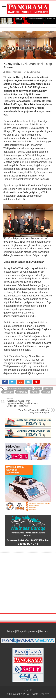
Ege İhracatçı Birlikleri (20, 388)
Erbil (38, 388)
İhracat (48, 388)
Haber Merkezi (13, 72)
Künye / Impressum (26, 631)
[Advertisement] (28, 583)
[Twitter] (27, 690)
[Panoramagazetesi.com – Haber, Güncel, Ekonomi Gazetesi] (28, 8)
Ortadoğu (22, 392)
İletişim (10, 631)
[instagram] (31, 690)
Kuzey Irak (8, 392)
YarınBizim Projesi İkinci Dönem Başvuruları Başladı (33, 410)
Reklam (43, 631)
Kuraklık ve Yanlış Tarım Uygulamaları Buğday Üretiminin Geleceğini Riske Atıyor (22, 402)
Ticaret (46, 392)
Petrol (35, 392)
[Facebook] (25, 690)
